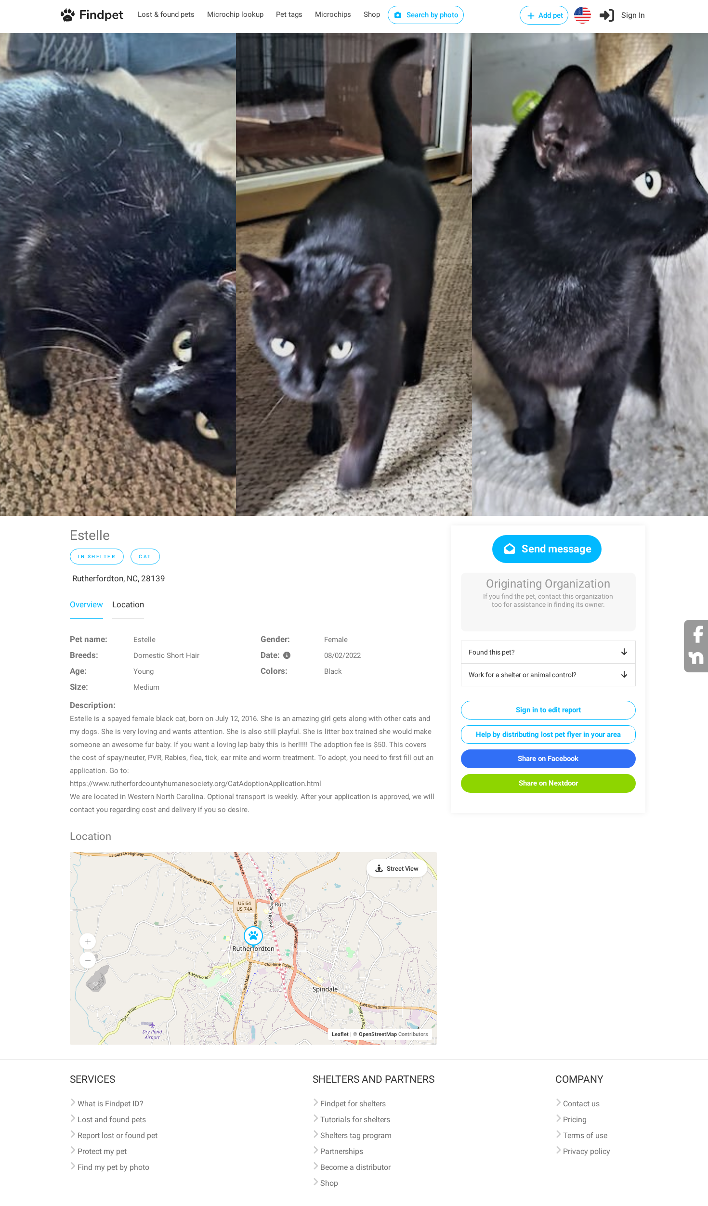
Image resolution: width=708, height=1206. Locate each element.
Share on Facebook (548, 758)
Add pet (550, 15)
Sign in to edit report (548, 710)
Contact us (581, 1103)
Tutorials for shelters (355, 1119)
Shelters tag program (356, 1135)
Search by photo (432, 15)
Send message (555, 549)
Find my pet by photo (113, 1167)
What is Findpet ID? (111, 1103)
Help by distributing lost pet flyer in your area (548, 734)
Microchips (333, 14)
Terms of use (585, 1135)
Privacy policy (586, 1151)
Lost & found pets (166, 14)
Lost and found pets (112, 1119)
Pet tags (289, 14)
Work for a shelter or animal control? (523, 675)
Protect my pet (102, 1151)
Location (128, 604)
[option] (118, 274)
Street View (403, 868)
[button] (246, 927)
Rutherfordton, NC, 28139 (118, 578)
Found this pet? (492, 652)
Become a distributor (355, 1167)
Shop (372, 14)
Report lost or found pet (117, 1135)
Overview (86, 604)
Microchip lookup (235, 14)
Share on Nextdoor (548, 783)
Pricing (575, 1119)
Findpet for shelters (353, 1103)
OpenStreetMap (378, 1034)
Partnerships (341, 1151)
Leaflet (340, 1034)
